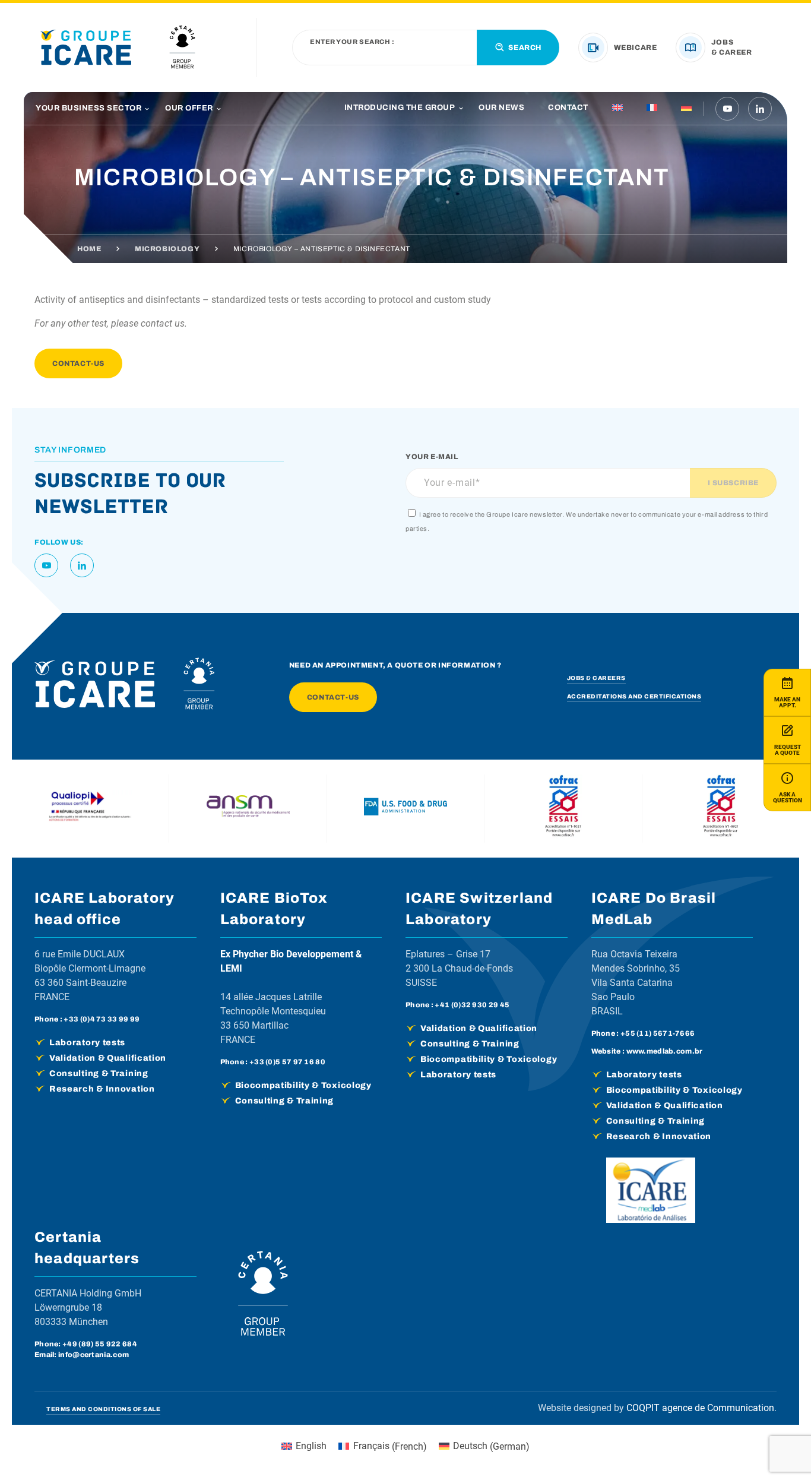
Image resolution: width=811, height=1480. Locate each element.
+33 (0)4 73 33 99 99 (102, 1019)
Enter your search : (352, 42)
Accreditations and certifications (634, 696)
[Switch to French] (652, 108)
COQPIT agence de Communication (700, 1407)
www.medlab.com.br (664, 1051)
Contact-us (78, 363)
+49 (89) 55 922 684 (99, 1344)
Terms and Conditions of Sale (103, 1409)
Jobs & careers (596, 678)
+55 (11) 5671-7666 (657, 1033)
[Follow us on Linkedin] (760, 109)
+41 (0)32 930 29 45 (472, 1005)
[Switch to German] (686, 108)
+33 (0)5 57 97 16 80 (287, 1062)
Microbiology (167, 249)
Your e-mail (432, 457)
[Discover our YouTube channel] (727, 109)
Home (89, 249)
